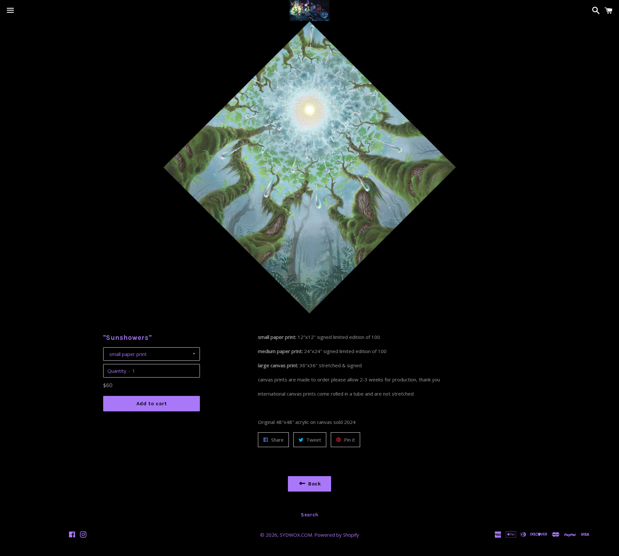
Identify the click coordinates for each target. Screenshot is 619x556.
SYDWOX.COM (296, 535)
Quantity (116, 371)
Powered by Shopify (336, 535)
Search (310, 515)
